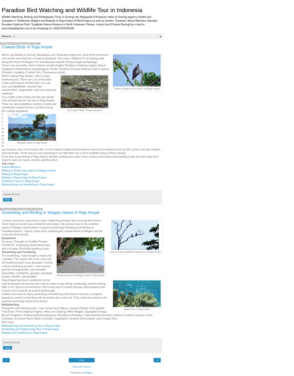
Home (82, 360)
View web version (81, 366)
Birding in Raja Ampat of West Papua (24, 177)
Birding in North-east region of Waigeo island (29, 170)
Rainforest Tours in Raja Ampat (20, 181)
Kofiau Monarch (11, 167)
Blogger (88, 372)
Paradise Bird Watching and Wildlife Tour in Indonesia (72, 10)
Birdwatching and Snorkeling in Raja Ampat (28, 184)
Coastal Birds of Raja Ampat (27, 47)
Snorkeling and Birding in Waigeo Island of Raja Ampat (51, 212)
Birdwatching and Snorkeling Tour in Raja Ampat (31, 325)
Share (7, 200)
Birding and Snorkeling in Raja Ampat (24, 332)
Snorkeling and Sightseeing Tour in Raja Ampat (30, 329)
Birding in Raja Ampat (15, 174)
